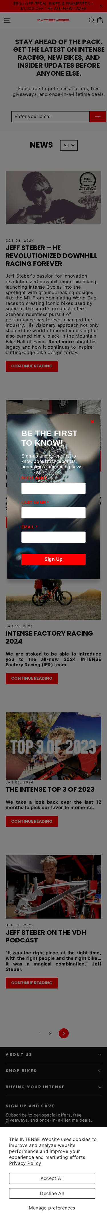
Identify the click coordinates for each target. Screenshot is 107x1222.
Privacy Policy (25, 1163)
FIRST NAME (34, 478)
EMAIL (29, 527)
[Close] (92, 422)
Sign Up (54, 559)
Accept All (52, 1178)
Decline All (52, 1193)
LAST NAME (35, 502)
